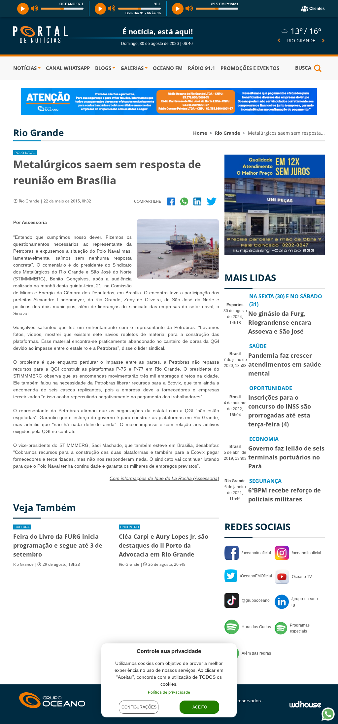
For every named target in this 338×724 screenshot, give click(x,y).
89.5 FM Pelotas (224, 4)
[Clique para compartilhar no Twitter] (211, 201)
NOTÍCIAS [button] (25, 68)
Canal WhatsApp (68, 68)
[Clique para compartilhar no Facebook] (171, 201)
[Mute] (34, 8)
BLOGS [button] (103, 68)
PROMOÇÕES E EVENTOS (249, 68)
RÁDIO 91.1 (201, 68)
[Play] (23, 9)
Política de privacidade (169, 692)
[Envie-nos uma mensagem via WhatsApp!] (328, 714)
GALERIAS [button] (132, 68)
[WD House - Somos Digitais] (305, 704)
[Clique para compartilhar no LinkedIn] (197, 201)
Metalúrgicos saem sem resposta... (286, 133)
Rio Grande (227, 133)
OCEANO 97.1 (71, 4)
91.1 (157, 4)
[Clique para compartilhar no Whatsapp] (184, 201)
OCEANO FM (168, 68)
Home (200, 133)
